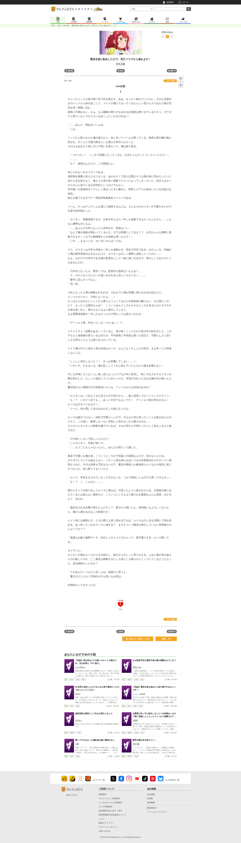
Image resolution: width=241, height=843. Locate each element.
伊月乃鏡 (120, 64)
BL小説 (66, 26)
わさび (77, 694)
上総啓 (135, 720)
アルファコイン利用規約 (109, 798)
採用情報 (151, 802)
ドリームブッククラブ (157, 812)
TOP (52, 26)
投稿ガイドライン (106, 823)
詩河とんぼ (137, 667)
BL (66, 679)
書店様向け (152, 808)
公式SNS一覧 (174, 780)
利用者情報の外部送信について (112, 815)
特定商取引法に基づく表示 (110, 811)
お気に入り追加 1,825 (139, 639)
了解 (77, 744)
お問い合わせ (104, 831)
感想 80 (166, 639)
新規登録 (170, 2)
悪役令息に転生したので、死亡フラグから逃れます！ (92, 26)
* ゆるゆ (139, 694)
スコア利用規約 (105, 806)
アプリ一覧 (100, 780)
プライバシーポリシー (108, 827)
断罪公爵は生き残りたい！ (144, 740)
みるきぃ (78, 720)
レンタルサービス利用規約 (110, 802)
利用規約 (103, 794)
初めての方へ (72, 795)
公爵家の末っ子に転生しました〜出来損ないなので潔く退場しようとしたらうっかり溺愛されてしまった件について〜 (154, 716)
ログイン (185, 2)
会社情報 (151, 794)
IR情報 (150, 798)
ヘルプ (102, 819)
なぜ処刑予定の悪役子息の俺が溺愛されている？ (154, 660)
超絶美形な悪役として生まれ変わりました (94, 713)
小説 (58, 26)
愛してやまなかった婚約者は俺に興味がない (95, 740)
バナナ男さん (80, 667)
